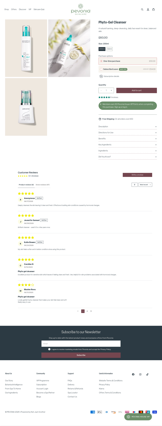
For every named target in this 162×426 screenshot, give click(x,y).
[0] (153, 9)
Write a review (137, 175)
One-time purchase (111, 61)
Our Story (9, 380)
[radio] (101, 61)
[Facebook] (133, 374)
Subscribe (81, 355)
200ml (102, 49)
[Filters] (135, 185)
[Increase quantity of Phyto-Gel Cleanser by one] (111, 90)
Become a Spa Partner (45, 392)
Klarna (101, 388)
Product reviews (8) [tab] (26, 185)
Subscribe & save (114, 69)
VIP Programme (42, 380)
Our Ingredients (11, 392)
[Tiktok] (147, 374)
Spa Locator (73, 392)
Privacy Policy (104, 384)
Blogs (38, 396)
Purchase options (106, 56)
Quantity (102, 85)
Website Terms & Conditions (111, 380)
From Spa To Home (13, 388)
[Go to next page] (92, 311)
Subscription (41, 384)
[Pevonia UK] (81, 9)
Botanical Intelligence (14, 384)
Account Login (42, 388)
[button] (104, 97)
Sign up (117, 107)
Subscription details (111, 76)
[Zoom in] (42, 24)
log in (125, 107)
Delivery (71, 384)
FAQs (70, 380)
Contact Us (72, 396)
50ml (109, 49)
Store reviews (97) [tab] (43, 185)
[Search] (142, 9)
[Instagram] (140, 374)
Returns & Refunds (75, 388)
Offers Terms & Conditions (110, 392)
